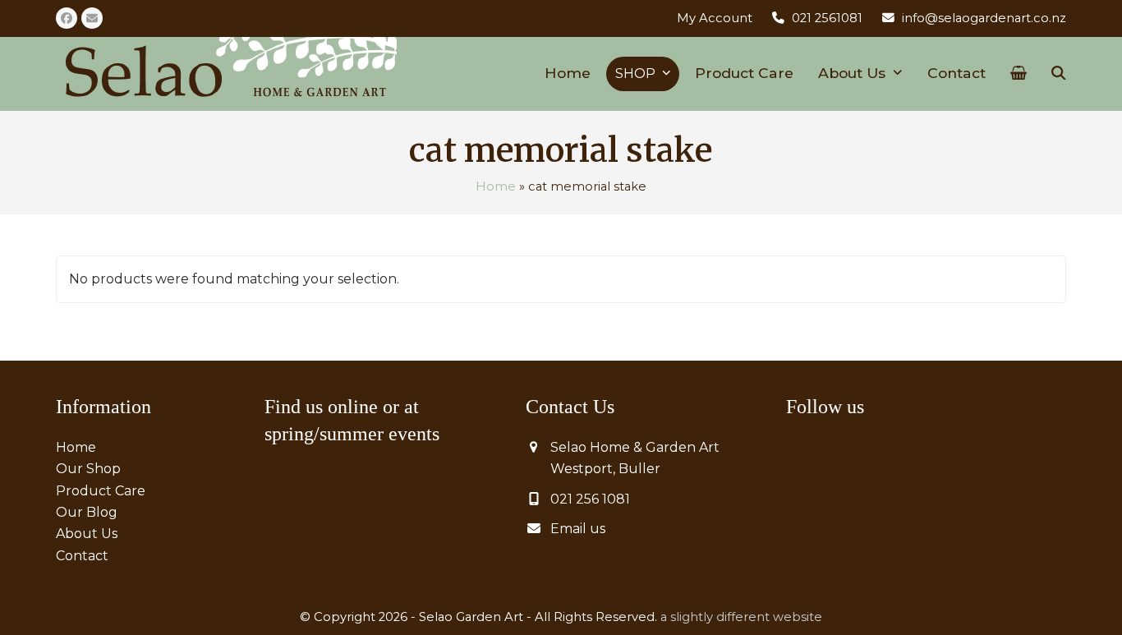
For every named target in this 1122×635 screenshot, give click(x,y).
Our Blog (86, 512)
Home (496, 186)
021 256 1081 (590, 499)
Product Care (100, 491)
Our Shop (88, 468)
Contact (82, 556)
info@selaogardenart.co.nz (984, 18)
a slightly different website (741, 617)
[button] (1018, 73)
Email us (577, 528)
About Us (86, 533)
